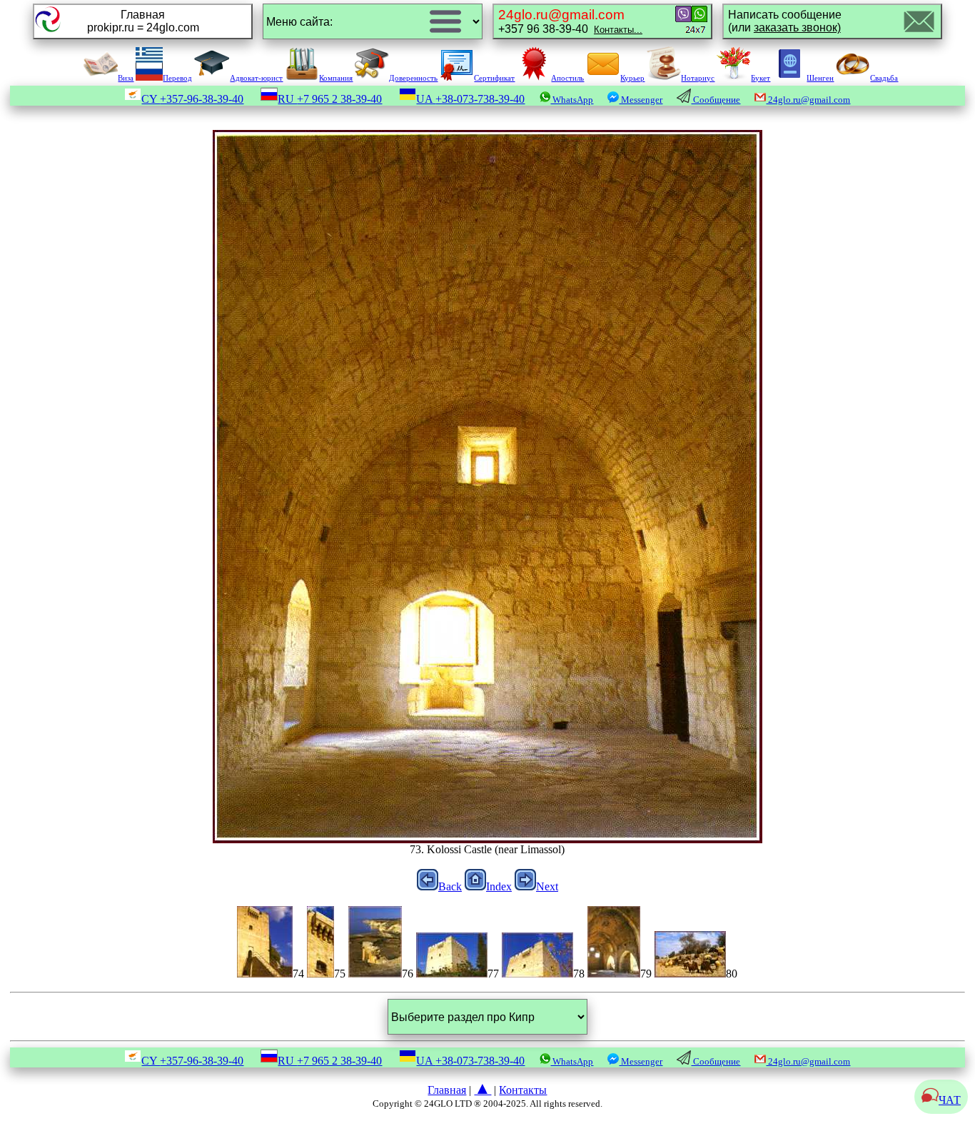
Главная (447, 1090)
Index (499, 886)
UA (470, 99)
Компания (336, 78)
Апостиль (567, 78)
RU (330, 99)
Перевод (177, 78)
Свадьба (884, 78)
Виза (125, 78)
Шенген (820, 78)
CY (192, 99)
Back (450, 886)
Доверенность (413, 78)
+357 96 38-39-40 (570, 21)
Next (547, 886)
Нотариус (697, 78)
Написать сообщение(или (785, 21)
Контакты (523, 1090)
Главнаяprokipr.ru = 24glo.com (143, 21)
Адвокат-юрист (256, 78)
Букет (760, 78)
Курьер (632, 78)
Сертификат (494, 78)
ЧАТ (950, 1100)
